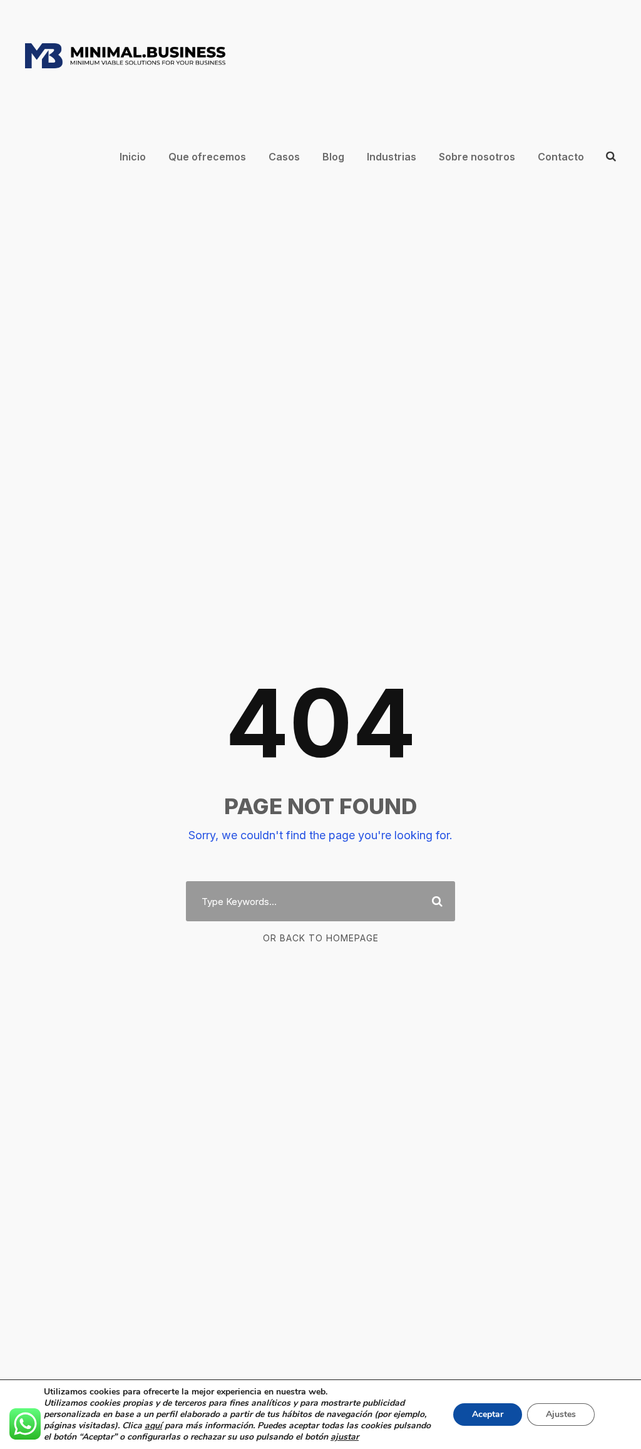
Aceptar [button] (487, 1414)
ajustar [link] (345, 1437)
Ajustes (561, 1414)
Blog (333, 156)
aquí (153, 1425)
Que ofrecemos (207, 156)
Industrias (391, 156)
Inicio (133, 156)
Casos (284, 156)
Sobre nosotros (477, 156)
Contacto (561, 156)
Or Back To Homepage (321, 938)
